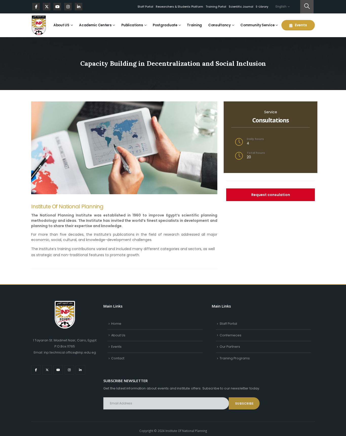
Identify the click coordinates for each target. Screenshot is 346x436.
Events (300, 25)
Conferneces (230, 335)
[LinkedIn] (78, 6)
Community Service (257, 25)
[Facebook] (36, 6)
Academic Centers (95, 25)
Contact (117, 358)
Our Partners (230, 346)
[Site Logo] (38, 25)
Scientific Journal (241, 7)
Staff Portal (145, 7)
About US (61, 25)
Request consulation (270, 194)
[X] (46, 6)
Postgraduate (165, 25)
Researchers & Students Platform (179, 7)
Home (116, 323)
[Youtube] (57, 6)
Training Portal (216, 7)
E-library (262, 7)
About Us (118, 335)
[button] (307, 6)
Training (194, 25)
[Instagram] (68, 6)
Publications (132, 25)
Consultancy (219, 25)
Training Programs (235, 358)
